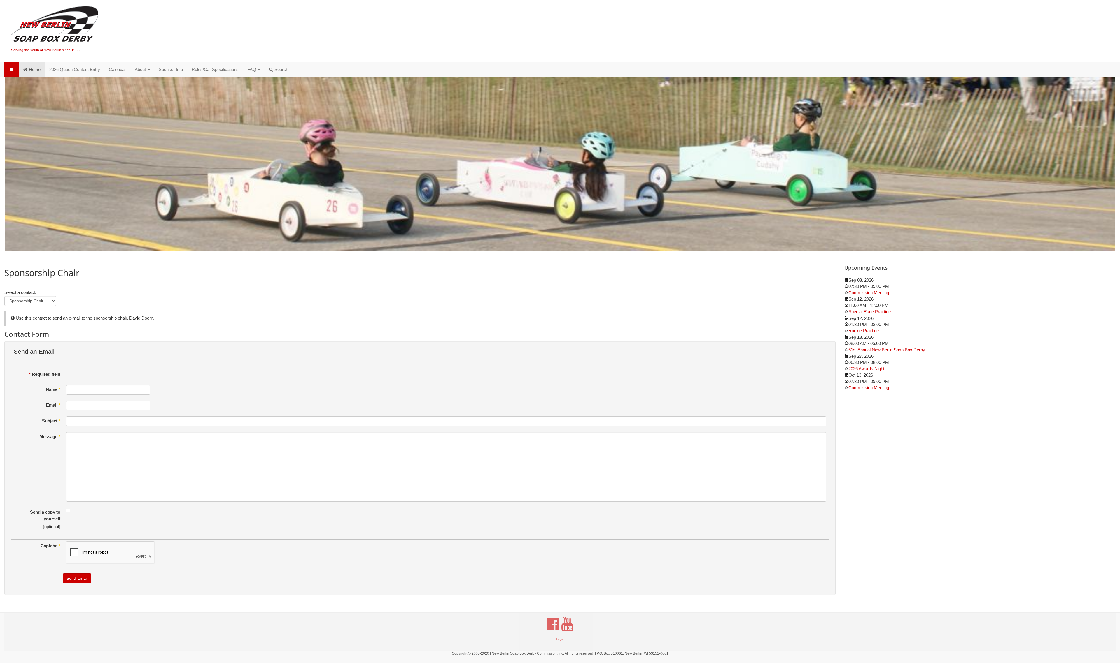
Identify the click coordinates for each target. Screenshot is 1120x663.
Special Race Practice (869, 309)
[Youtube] (567, 625)
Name (53, 387)
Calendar (117, 69)
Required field (44, 372)
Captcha (50, 544)
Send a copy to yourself (45, 513)
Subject (51, 419)
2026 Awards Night (866, 366)
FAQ (252, 69)
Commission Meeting (868, 290)
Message (49, 434)
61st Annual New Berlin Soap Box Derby (886, 347)
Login (560, 637)
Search (281, 69)
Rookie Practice (863, 328)
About (141, 69)
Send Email (77, 576)
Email (53, 403)
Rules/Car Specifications (215, 69)
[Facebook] (553, 625)
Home (35, 69)
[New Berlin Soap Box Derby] (54, 25)
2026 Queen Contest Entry (74, 69)
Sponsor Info (171, 69)
